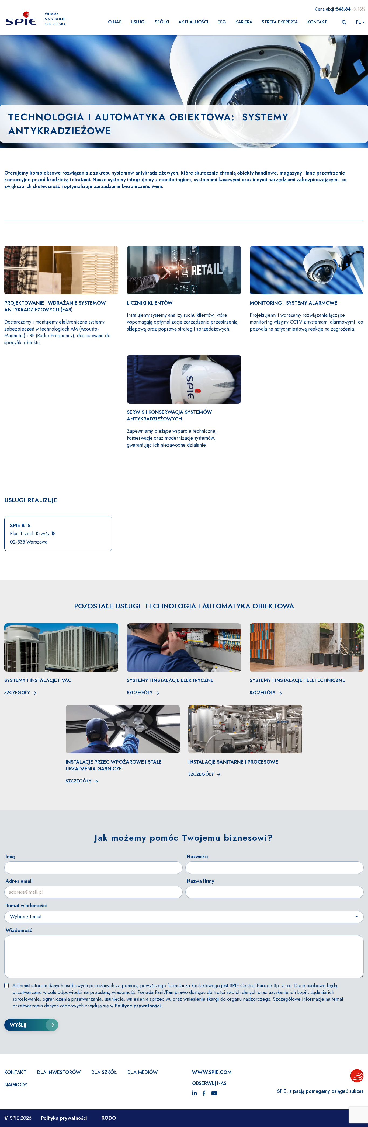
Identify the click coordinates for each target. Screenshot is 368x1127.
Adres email (19, 881)
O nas (114, 22)
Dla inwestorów (59, 1072)
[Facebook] (204, 1093)
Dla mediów (142, 1072)
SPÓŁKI (162, 22)
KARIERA (243, 22)
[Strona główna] (21, 19)
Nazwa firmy (200, 881)
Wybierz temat (25, 916)
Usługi (138, 22)
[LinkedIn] (194, 1093)
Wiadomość (19, 930)
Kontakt (317, 22)
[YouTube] (214, 1093)
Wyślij (18, 1024)
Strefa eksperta (280, 22)
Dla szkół (104, 1072)
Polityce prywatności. (138, 1005)
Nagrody (15, 1084)
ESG (222, 22)
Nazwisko (197, 856)
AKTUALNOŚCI (193, 22)
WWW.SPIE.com (212, 1072)
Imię (10, 856)
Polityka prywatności (64, 1118)
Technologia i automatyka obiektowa (119, 117)
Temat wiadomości (26, 905)
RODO (109, 1118)
